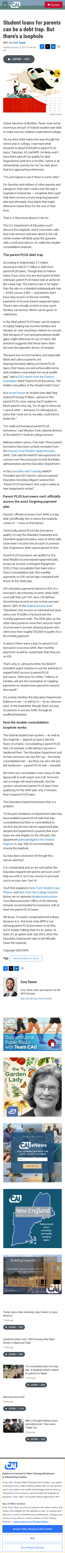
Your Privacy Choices (32, 1547)
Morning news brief (14, 1397)
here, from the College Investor (38, 892)
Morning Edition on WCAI (26, 958)
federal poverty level (39, 606)
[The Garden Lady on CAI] (32, 1087)
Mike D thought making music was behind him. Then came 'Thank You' (41, 1424)
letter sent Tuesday (29, 471)
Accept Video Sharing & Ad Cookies (32, 1529)
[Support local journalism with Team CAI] (32, 1034)
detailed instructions (45, 896)
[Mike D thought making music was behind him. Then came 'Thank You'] (13, 1426)
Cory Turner (19, 42)
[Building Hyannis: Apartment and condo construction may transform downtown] (32, 1274)
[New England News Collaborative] (32, 1218)
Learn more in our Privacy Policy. (31, 1521)
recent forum (17, 392)
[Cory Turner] (10, 986)
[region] (32, 1506)
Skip (32, 1538)
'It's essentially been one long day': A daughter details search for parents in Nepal (42, 1370)
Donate (54, 4)
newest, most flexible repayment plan (31, 451)
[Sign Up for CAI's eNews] (32, 1152)
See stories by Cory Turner (36, 998)
